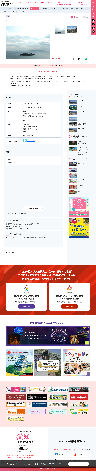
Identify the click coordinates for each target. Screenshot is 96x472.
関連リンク (58, 65)
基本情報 (37, 65)
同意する (79, 464)
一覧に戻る (11, 252)
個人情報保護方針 (19, 460)
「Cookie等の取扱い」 (36, 465)
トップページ (6, 11)
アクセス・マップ (47, 65)
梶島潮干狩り (11, 159)
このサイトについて (7, 460)
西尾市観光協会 (12, 162)
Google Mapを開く (33, 208)
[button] (6, 42)
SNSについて (87, 449)
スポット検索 (15, 11)
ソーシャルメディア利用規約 (32, 460)
